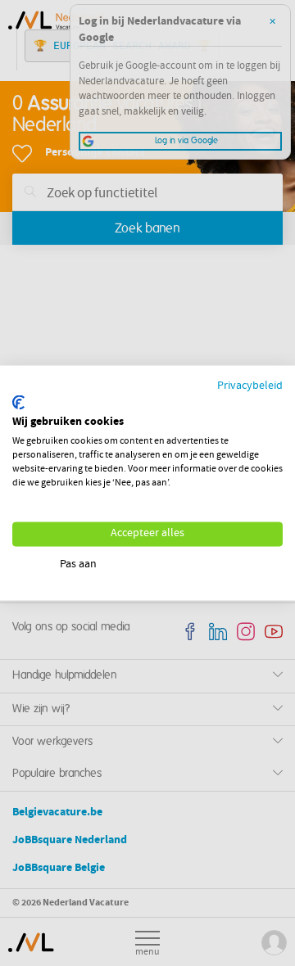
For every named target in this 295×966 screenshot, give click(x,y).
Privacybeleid (250, 386)
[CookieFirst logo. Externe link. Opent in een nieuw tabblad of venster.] (18, 402)
